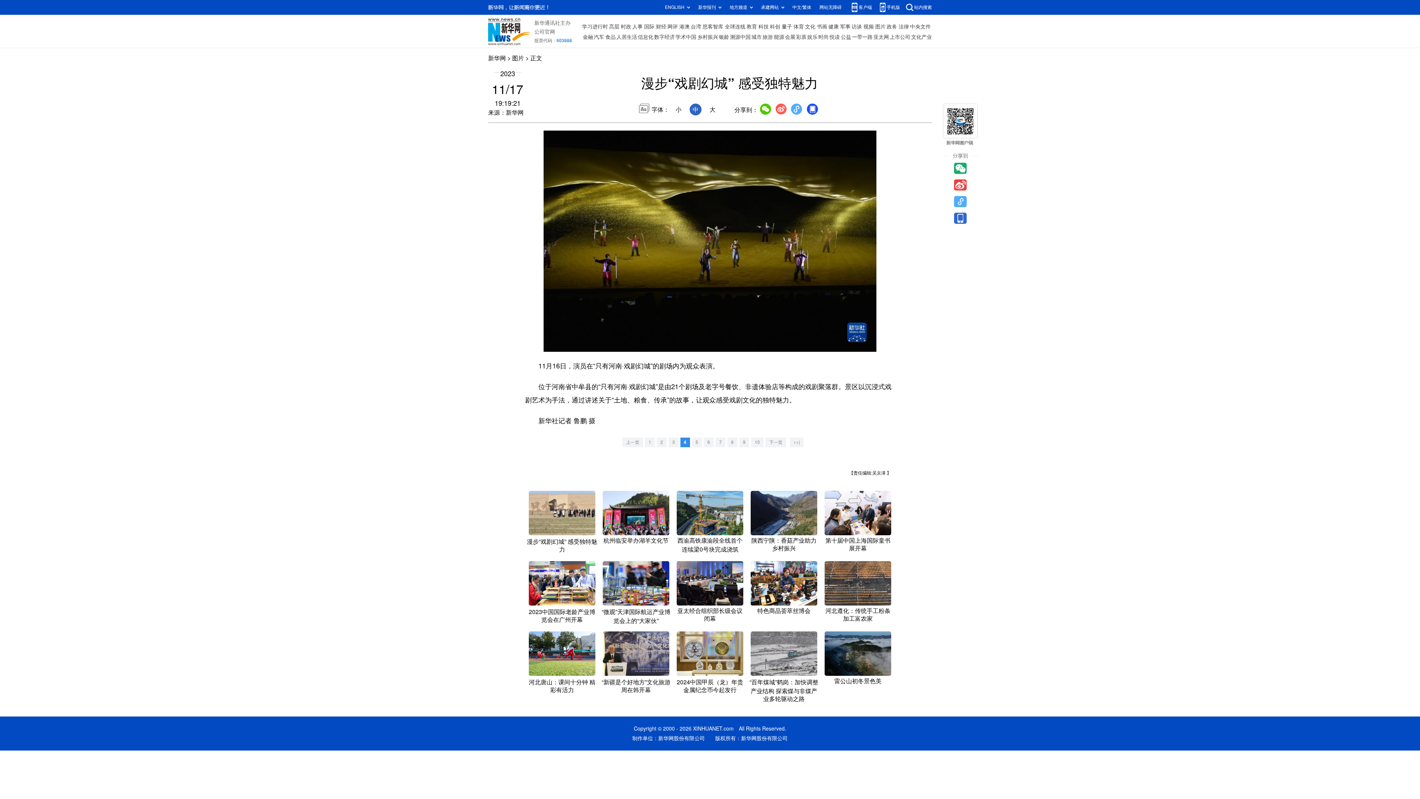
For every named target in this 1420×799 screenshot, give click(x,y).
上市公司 (900, 37)
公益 (846, 37)
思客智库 (713, 26)
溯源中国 (740, 37)
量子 (787, 26)
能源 (779, 37)
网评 (672, 26)
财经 (661, 26)
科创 (775, 26)
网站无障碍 (830, 7)
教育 (752, 26)
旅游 (768, 37)
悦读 (834, 37)
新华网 (497, 58)
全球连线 (735, 26)
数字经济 (664, 37)
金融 (588, 37)
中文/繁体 (801, 7)
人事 (637, 26)
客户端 (865, 7)
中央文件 (920, 26)
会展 (790, 37)
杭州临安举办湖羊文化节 (636, 540)
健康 (833, 26)
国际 (649, 26)
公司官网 (544, 31)
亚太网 (881, 37)
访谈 (857, 26)
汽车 (599, 37)
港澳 (684, 26)
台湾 (696, 26)
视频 (868, 26)
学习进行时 (595, 26)
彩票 (801, 37)
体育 (799, 26)
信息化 (645, 37)
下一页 (775, 442)
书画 (822, 26)
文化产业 (921, 37)
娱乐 (812, 37)
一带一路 (862, 37)
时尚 (823, 37)
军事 (845, 26)
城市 (756, 37)
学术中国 (686, 37)
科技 (763, 26)
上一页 (632, 442)
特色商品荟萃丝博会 (784, 611)
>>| (797, 442)
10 (757, 442)
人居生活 (626, 37)
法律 (904, 26)
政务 (892, 26)
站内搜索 (923, 7)
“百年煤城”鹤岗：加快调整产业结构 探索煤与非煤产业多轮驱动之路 (784, 690)
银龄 (724, 37)
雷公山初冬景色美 (858, 681)
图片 (880, 26)
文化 (810, 26)
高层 (614, 26)
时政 (626, 26)
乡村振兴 (707, 37)
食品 (610, 37)
